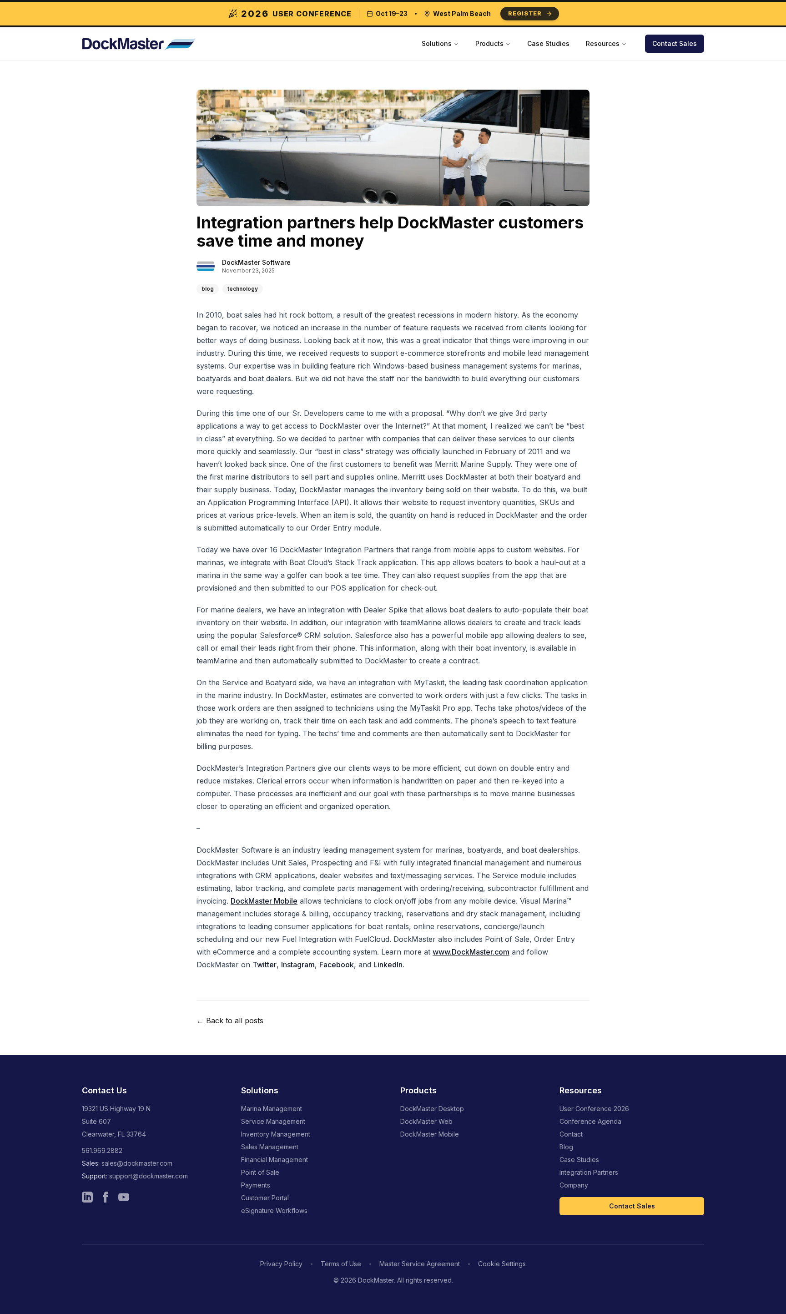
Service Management (273, 1121)
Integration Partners (588, 1172)
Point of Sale (260, 1172)
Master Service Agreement (419, 1264)
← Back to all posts (229, 1020)
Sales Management (269, 1147)
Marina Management (271, 1108)
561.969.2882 (102, 1150)
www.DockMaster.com (471, 951)
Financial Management (274, 1159)
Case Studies (548, 43)
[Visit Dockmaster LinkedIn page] (87, 1197)
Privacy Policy (281, 1264)
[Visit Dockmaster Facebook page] (105, 1197)
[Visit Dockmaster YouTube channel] (123, 1197)
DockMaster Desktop (432, 1108)
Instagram (298, 964)
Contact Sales (674, 43)
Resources (603, 43)
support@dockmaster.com (148, 1176)
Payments (255, 1185)
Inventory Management (275, 1134)
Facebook (336, 964)
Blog (566, 1147)
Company (573, 1185)
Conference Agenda (590, 1121)
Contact (571, 1134)
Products (489, 43)
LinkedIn (388, 964)
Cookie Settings (502, 1264)
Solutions (437, 43)
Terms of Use (341, 1264)
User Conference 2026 (594, 1108)
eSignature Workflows (274, 1210)
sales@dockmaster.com (136, 1163)
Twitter (264, 964)
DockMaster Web (426, 1121)
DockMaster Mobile (264, 900)
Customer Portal (265, 1198)
